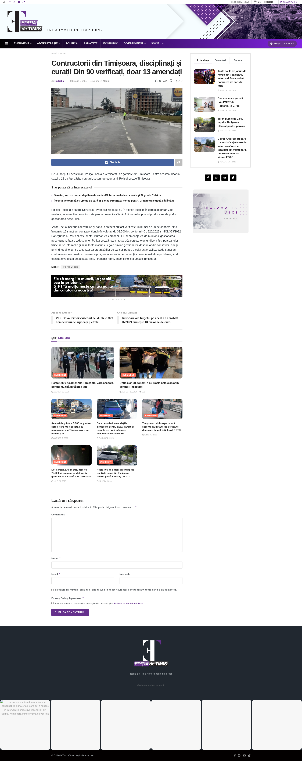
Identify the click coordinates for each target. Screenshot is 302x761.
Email (55, 574)
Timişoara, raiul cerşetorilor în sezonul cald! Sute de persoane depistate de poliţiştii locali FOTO (161, 426)
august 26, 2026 (61, 392)
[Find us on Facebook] (10, 2)
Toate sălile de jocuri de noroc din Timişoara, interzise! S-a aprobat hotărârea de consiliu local (232, 78)
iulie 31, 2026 (150, 435)
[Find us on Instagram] (14, 2)
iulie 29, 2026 (59, 481)
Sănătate (91, 43)
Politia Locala (70, 267)
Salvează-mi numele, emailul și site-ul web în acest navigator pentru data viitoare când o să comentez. (116, 589)
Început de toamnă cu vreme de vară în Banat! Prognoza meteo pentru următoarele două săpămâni (114, 200)
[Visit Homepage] (25, 21)
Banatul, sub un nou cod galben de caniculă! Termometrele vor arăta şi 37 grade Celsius (107, 195)
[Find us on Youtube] (19, 2)
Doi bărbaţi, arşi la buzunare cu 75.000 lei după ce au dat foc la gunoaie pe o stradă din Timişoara (71, 473)
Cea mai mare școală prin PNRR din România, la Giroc (230, 102)
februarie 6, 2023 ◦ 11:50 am (84, 81)
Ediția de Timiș (60, 755)
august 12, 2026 (129, 392)
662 (143, 392)
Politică (72, 43)
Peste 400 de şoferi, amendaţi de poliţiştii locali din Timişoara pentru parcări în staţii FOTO (115, 473)
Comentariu (59, 514)
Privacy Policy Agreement (67, 598)
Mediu (63, 53)
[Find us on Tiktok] (233, 177)
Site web (125, 574)
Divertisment (133, 43)
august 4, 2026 (60, 438)
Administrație (47, 43)
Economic (110, 43)
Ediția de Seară (283, 43)
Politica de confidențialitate (128, 603)
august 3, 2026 (106, 438)
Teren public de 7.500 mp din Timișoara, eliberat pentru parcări (231, 122)
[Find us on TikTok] (24, 2)
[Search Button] (4, 2)
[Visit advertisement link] (116, 286)
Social (156, 43)
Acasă (54, 53)
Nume (56, 558)
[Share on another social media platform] (178, 162)
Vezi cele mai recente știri (151, 685)
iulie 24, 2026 (105, 481)
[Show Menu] (6, 43)
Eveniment (21, 43)
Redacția (59, 81)
